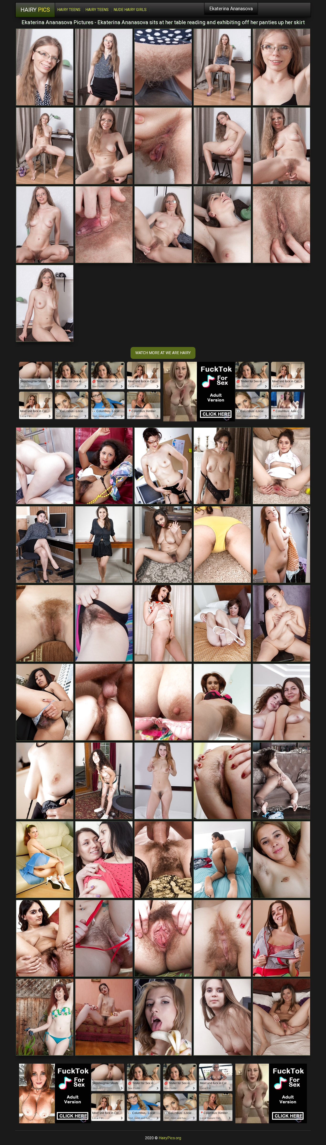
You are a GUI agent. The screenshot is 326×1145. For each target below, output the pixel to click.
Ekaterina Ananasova (231, 8)
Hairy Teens (68, 9)
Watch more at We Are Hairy (163, 353)
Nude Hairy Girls (130, 9)
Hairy (35, 9)
